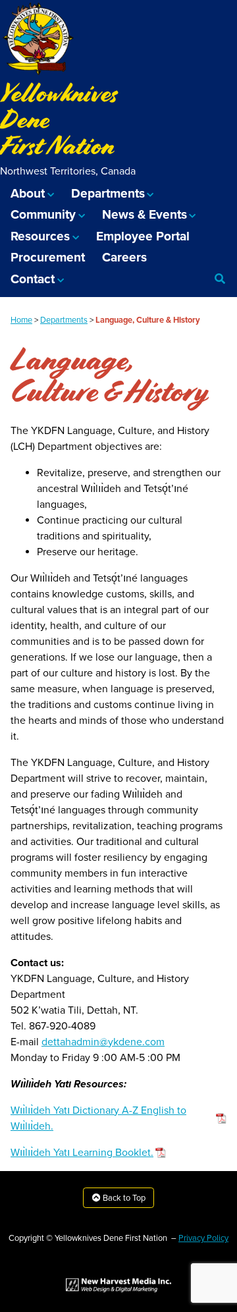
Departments (108, 193)
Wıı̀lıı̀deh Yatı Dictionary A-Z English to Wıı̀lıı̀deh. (98, 1118)
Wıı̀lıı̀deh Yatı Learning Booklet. (82, 1152)
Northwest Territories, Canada (68, 171)
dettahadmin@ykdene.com (103, 1042)
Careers (124, 257)
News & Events (144, 214)
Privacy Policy (203, 1238)
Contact (33, 279)
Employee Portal (143, 236)
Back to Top (123, 1198)
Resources (40, 236)
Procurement (48, 257)
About (28, 193)
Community (43, 214)
